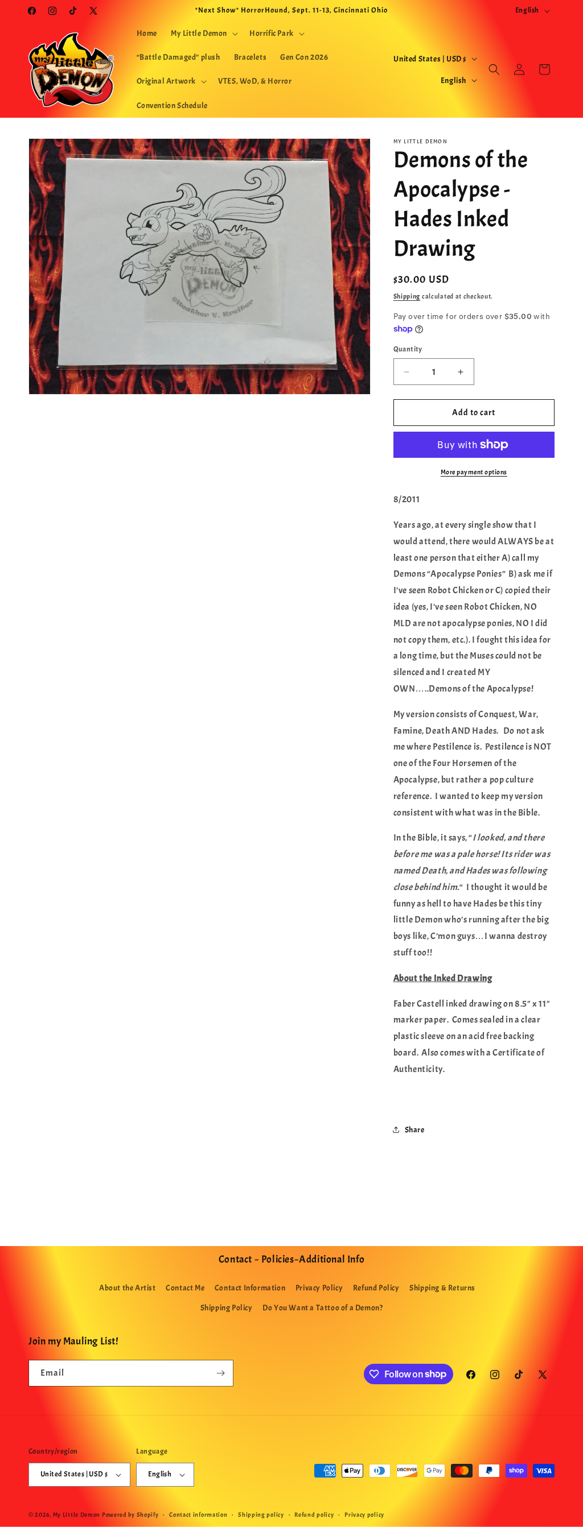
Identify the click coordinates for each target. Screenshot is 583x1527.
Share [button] (415, 1130)
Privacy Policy (319, 1288)
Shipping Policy (226, 1308)
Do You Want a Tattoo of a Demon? (322, 1308)
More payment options (474, 472)
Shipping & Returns (442, 1288)
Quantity (407, 349)
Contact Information (250, 1288)
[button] (203, 33)
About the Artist (127, 1288)
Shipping (407, 296)
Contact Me (185, 1288)
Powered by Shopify (130, 1514)
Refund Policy (376, 1288)
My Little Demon (77, 1514)
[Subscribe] (220, 1373)
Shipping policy (261, 1514)
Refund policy (314, 1514)
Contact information (198, 1514)
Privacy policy (364, 1514)
